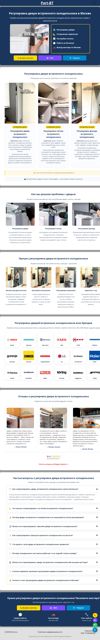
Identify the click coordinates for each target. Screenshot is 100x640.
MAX (51, 58)
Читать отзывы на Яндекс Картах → (53, 464)
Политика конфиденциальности (50, 632)
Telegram (76, 58)
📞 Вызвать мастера (25, 58)
